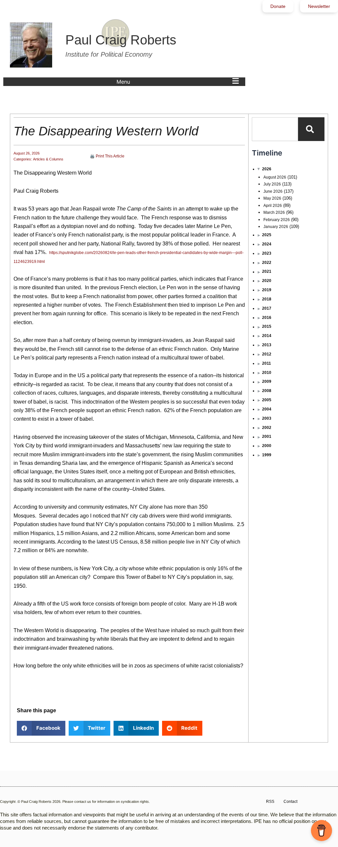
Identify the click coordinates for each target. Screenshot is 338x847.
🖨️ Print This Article (107, 156)
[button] (179, 81)
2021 (266, 271)
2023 (266, 253)
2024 (266, 244)
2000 (266, 445)
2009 (266, 381)
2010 (266, 372)
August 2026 (274, 177)
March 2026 (274, 212)
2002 (266, 427)
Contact (290, 801)
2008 (266, 390)
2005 (266, 400)
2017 (266, 308)
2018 (266, 299)
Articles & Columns (48, 159)
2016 (266, 317)
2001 (266, 436)
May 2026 (272, 198)
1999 (266, 455)
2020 (266, 280)
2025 (266, 235)
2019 (266, 290)
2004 (266, 409)
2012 (266, 354)
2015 (266, 326)
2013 (266, 345)
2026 (266, 169)
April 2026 (272, 205)
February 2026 (276, 219)
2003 (266, 418)
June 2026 (273, 191)
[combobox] (275, 129)
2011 (266, 363)
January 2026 (275, 226)
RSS (270, 801)
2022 (266, 262)
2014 (266, 335)
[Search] (311, 129)
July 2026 (272, 184)
